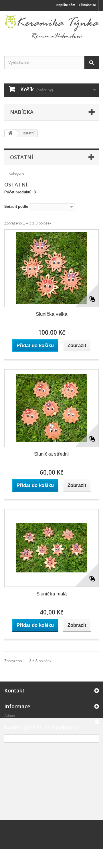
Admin (9, 715)
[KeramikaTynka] (51, 28)
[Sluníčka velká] (51, 268)
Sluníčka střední (51, 454)
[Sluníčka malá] (51, 548)
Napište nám (65, 5)
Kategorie (16, 173)
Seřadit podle (16, 206)
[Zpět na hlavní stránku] (10, 133)
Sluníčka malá (51, 594)
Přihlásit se (87, 5)
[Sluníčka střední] (51, 408)
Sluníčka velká (51, 314)
